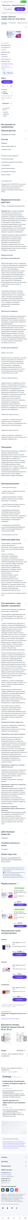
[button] (7, 2)
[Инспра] (6, 947)
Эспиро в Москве (7, 1141)
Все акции (20, 1050)
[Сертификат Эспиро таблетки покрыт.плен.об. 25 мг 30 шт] (7, 1039)
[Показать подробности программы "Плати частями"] (12, 93)
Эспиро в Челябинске (8, 1146)
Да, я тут (20, 9)
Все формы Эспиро (7, 64)
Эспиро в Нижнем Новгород (17, 1144)
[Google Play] (7, 1190)
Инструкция (12, 23)
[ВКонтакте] (3, 1208)
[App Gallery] (16, 1190)
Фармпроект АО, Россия (18, 991)
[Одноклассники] (7, 1208)
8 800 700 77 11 (5, 1180)
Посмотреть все (6, 1011)
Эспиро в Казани (6, 1144)
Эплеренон (4, 56)
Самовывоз (5, 103)
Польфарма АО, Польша (8, 134)
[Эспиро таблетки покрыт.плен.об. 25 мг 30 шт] (7, 895)
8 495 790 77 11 (5, 1178)
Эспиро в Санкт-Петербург (17, 1141)
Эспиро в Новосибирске (8, 1143)
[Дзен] (16, 1208)
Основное (4, 23)
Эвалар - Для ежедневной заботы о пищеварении (12, 1069)
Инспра (3, 939)
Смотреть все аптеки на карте (10, 1018)
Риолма (4, 962)
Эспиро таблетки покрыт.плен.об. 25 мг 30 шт (20, 892)
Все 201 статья (16, 1077)
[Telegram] (12, 1208)
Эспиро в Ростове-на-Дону (12, 1148)
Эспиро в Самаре (17, 1146)
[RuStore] (12, 1190)
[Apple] (3, 1190)
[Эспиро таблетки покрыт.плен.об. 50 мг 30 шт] (7, 916)
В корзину (20, 905)
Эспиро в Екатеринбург (19, 1143)
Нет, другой (8, 9)
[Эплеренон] (6, 992)
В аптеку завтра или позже (6, 114)
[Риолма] (6, 969)
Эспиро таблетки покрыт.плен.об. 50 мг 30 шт (20, 913)
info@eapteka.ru (6, 1172)
